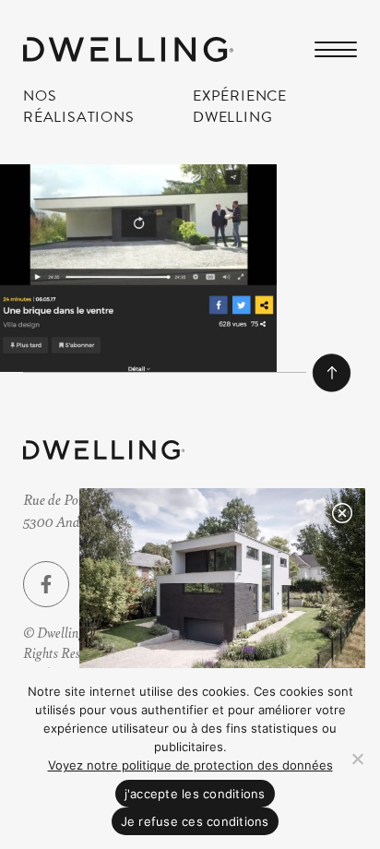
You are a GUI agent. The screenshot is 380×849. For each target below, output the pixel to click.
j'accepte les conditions (195, 793)
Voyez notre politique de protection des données (190, 765)
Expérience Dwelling (240, 106)
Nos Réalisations (79, 106)
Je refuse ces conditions (195, 821)
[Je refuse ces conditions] (357, 758)
